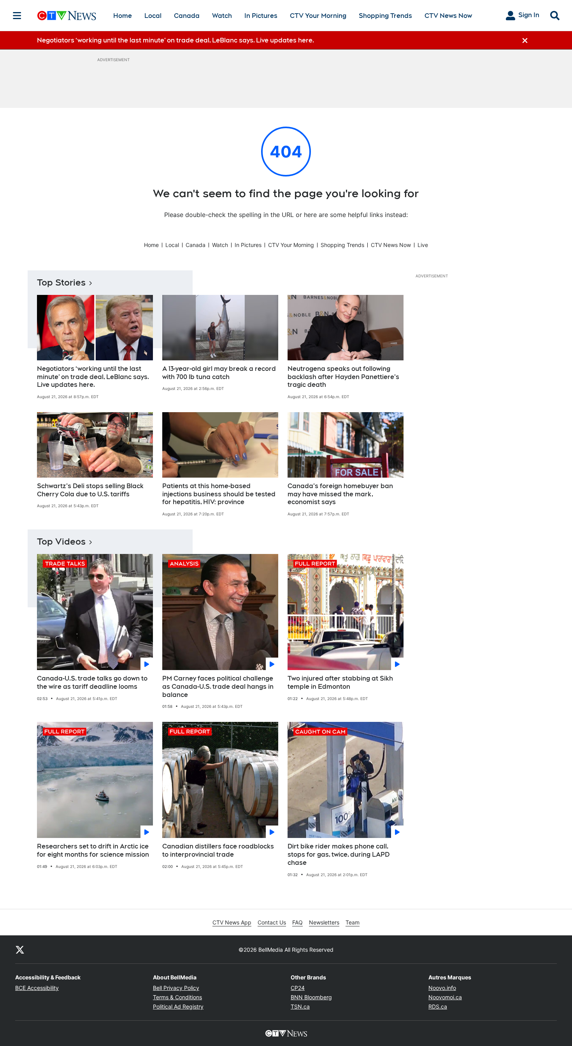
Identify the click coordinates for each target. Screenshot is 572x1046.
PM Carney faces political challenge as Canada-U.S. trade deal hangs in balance (218, 687)
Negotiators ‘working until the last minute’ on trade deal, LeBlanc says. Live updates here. (93, 377)
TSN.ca (300, 1006)
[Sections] (17, 15)
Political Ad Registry (178, 1006)
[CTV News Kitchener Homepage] (66, 15)
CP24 (298, 987)
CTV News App (231, 922)
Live (423, 245)
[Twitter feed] (20, 949)
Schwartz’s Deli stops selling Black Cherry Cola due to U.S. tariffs (90, 490)
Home (122, 15)
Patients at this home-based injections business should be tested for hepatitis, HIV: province (218, 494)
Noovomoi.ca (445, 997)
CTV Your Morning (318, 15)
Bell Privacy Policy (176, 987)
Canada (187, 15)
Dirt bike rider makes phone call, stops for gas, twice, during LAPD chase (339, 854)
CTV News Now (448, 15)
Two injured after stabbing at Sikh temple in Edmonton (340, 682)
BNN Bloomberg (311, 997)
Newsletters (324, 922)
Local (152, 15)
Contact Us (272, 922)
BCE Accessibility (37, 987)
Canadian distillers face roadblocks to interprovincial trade (218, 850)
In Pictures (260, 15)
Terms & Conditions (177, 997)
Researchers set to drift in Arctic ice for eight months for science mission (93, 850)
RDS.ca (437, 1006)
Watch (222, 15)
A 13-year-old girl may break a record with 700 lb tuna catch (219, 373)
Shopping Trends (385, 15)
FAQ (297, 922)
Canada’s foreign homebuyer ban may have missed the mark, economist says (340, 494)
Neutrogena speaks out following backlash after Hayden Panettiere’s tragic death (343, 377)
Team (353, 922)
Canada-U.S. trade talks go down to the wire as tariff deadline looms (92, 682)
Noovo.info (442, 987)
